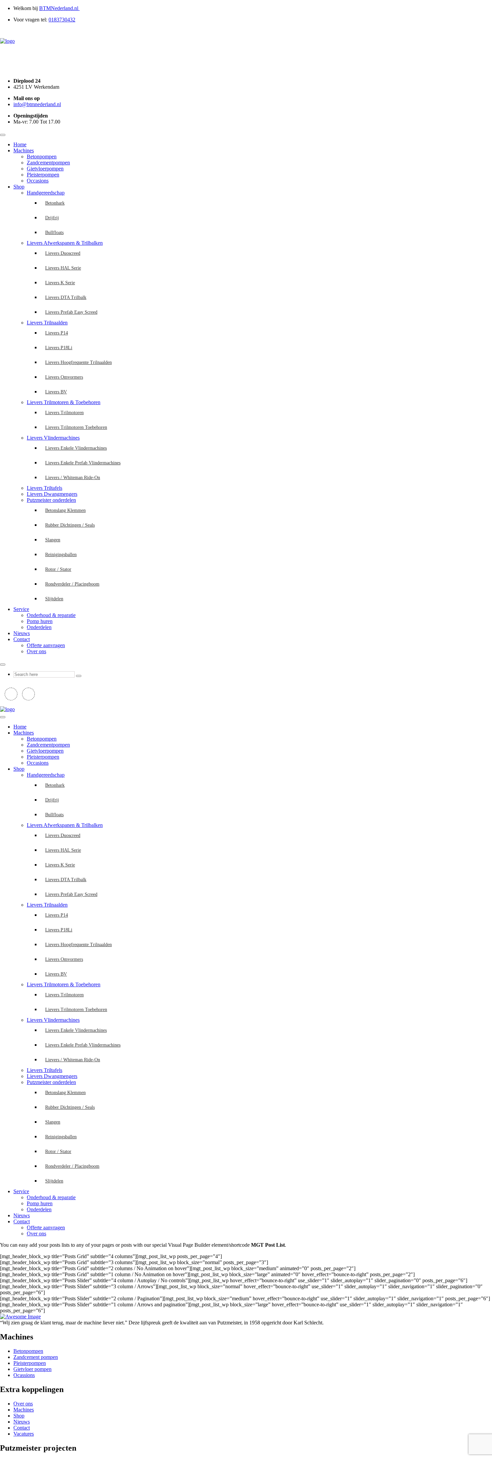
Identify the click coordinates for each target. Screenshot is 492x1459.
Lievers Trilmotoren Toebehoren (76, 427)
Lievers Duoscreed (62, 253)
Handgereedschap (46, 193)
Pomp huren (40, 621)
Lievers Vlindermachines (53, 438)
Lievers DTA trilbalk (65, 297)
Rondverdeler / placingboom (72, 584)
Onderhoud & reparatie (51, 615)
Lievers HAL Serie (63, 268)
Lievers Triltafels (44, 488)
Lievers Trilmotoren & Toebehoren (63, 402)
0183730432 (62, 19)
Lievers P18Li (58, 347)
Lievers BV (56, 391)
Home (19, 144)
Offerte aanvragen (46, 645)
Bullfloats (54, 232)
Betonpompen (42, 156)
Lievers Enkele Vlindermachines (76, 448)
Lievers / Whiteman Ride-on (72, 477)
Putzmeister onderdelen (51, 500)
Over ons (36, 651)
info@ (37, 104)
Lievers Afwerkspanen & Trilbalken (65, 243)
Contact (21, 639)
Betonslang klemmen (65, 510)
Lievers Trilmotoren (64, 412)
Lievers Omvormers (64, 377)
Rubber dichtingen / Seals (70, 525)
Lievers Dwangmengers (52, 494)
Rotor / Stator (58, 569)
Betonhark (55, 203)
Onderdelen (39, 627)
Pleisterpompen (43, 174)
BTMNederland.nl (59, 8)
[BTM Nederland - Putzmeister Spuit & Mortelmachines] (7, 41)
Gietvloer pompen (32, 1369)
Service (21, 609)
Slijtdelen (54, 598)
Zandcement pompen (35, 1357)
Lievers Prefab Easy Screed (71, 312)
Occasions (38, 180)
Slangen (52, 539)
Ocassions (24, 1375)
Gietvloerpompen (45, 168)
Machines (23, 150)
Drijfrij (52, 217)
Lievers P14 (56, 332)
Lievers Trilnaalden (47, 322)
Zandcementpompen (48, 162)
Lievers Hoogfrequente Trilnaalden (78, 362)
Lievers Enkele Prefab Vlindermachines (82, 462)
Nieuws (21, 633)
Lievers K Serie (60, 282)
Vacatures (23, 1434)
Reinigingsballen (61, 554)
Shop (18, 186)
